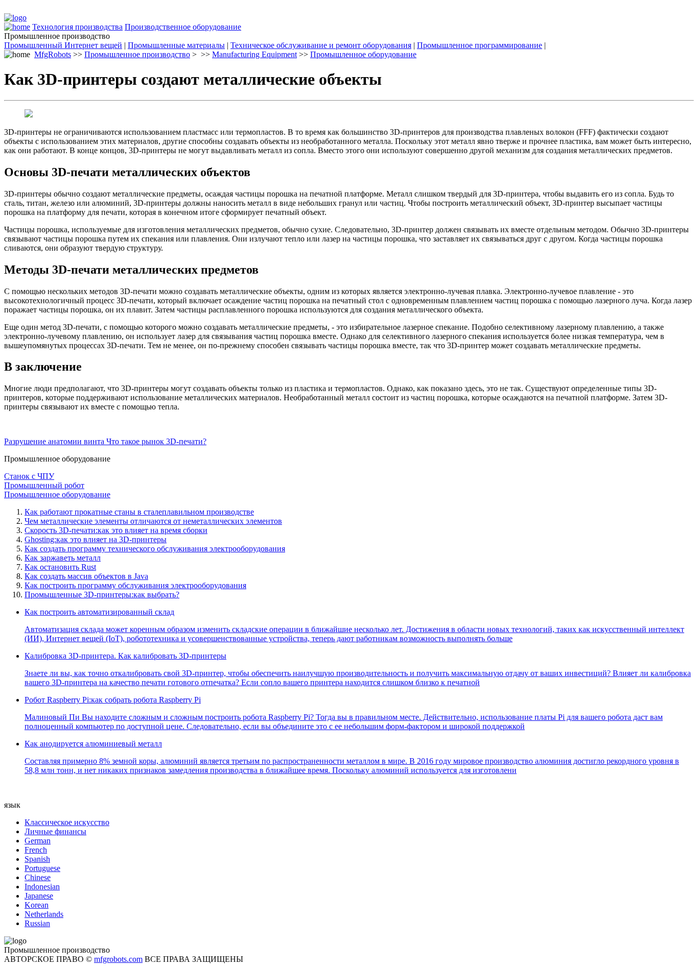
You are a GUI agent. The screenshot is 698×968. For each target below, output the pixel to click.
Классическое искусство (67, 822)
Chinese (38, 877)
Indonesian (42, 886)
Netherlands (44, 914)
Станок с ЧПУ (29, 476)
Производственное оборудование (183, 26)
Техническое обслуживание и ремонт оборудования (320, 45)
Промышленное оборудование (363, 54)
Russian (37, 923)
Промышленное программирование (479, 45)
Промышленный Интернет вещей (63, 45)
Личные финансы (55, 831)
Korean (37, 905)
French (36, 849)
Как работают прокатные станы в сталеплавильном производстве (139, 511)
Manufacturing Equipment (254, 54)
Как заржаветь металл (63, 557)
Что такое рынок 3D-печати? (156, 441)
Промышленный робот (44, 485)
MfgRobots (52, 54)
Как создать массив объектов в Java (86, 576)
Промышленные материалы (176, 45)
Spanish (37, 859)
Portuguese (42, 868)
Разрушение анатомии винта (55, 441)
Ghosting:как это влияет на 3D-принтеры (96, 539)
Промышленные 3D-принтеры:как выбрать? (102, 594)
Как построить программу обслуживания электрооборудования (135, 585)
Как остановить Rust (60, 567)
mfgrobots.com (118, 959)
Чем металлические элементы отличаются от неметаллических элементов (153, 521)
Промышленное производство (137, 54)
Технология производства (77, 26)
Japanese (39, 895)
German (38, 840)
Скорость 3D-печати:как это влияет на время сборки (116, 530)
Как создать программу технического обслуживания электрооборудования (155, 548)
